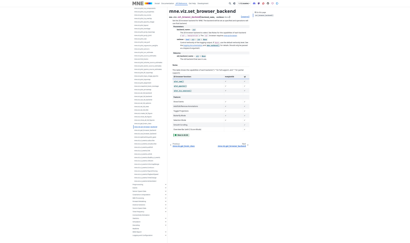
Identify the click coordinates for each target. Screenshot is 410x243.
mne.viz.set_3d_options (142, 103)
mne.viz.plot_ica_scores (142, 15)
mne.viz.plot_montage (142, 29)
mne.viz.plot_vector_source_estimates (147, 66)
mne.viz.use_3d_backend (143, 100)
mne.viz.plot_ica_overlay (143, 18)
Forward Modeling (139, 201)
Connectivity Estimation (141, 215)
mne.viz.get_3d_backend (143, 96)
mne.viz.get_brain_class (142, 123)
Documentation (167, 3)
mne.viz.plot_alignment (142, 83)
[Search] (230, 3)
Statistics (136, 218)
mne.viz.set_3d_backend (143, 93)
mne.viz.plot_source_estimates (145, 56)
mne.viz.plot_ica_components (145, 8)
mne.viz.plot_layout (141, 25)
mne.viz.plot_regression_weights (146, 45)
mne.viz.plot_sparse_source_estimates (148, 69)
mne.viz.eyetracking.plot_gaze (145, 137)
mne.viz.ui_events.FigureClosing (145, 171)
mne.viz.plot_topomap (142, 79)
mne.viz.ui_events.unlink (143, 154)
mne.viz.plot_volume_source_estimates (148, 62)
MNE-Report (137, 232)
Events (135, 188)
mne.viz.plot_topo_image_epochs (146, 76)
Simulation (136, 222)
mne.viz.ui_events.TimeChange (145, 178)
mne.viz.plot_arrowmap (142, 90)
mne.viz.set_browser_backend (145, 127)
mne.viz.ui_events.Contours (144, 168)
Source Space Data (139, 208)
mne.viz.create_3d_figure (143, 113)
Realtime (136, 229)
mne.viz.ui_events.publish (143, 147)
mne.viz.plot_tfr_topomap (143, 73)
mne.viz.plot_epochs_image (144, 22)
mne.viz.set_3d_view (141, 106)
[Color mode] (234, 3)
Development (203, 3)
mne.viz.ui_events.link (142, 151)
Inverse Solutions (139, 205)
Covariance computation (141, 195)
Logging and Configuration (142, 235)
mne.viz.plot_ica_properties (144, 12)
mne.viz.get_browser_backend (145, 130)
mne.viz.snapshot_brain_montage (146, 86)
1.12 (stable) (244, 3)
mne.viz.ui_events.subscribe (144, 140)
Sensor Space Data (139, 191)
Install (157, 3)
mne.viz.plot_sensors (141, 49)
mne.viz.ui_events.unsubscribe (145, 144)
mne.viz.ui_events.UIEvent (143, 161)
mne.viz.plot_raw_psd (142, 42)
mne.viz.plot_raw (140, 39)
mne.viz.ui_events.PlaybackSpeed (146, 174)
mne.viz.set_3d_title (141, 110)
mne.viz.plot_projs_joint (143, 35)
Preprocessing (138, 184)
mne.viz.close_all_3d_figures (144, 120)
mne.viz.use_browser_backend (145, 134)
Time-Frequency (138, 212)
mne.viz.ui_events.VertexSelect (145, 181)
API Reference (181, 3)
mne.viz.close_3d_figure (143, 117)
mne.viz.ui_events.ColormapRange (146, 164)
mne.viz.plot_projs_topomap (144, 32)
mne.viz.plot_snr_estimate (143, 52)
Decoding (136, 225)
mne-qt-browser (230, 35)
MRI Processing (138, 198)
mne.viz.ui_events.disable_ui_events (147, 157)
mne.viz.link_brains (141, 59)
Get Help (192, 3)
